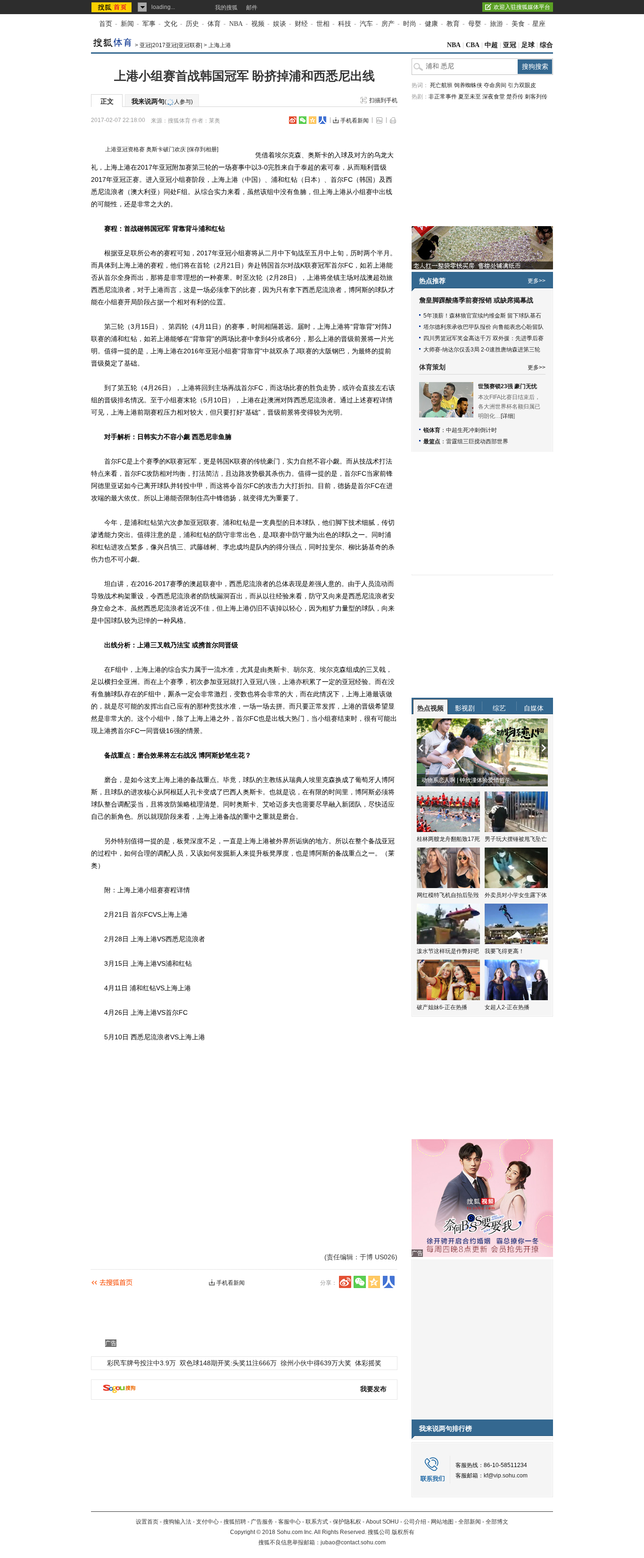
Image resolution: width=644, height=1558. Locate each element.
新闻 (127, 23)
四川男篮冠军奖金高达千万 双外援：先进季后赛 (483, 338)
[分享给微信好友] (360, 1282)
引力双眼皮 (522, 85)
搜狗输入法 (177, 1521)
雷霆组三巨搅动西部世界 (477, 441)
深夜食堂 (493, 96)
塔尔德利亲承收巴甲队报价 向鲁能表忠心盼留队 (483, 327)
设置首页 (147, 1521)
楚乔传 (514, 96)
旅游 (496, 23)
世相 (323, 23)
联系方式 (316, 1521)
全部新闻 (469, 1521)
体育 (214, 23)
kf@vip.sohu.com (506, 1475)
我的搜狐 (226, 7)
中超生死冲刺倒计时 (471, 430)
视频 (257, 23)
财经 (301, 23)
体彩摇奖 (368, 1363)
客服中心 (289, 1521)
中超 (491, 45)
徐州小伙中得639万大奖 (316, 1363)
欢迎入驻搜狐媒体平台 (522, 7)
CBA (472, 45)
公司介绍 (415, 1521)
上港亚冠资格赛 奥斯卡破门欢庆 (145, 149)
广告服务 (262, 1521)
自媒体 (534, 708)
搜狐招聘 (234, 1521)
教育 (453, 23)
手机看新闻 (354, 120)
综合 (546, 45)
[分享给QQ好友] (312, 120)
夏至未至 (469, 96)
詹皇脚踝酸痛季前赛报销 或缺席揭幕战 (476, 300)
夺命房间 (495, 85)
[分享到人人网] (322, 120)
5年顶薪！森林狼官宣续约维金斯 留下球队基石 (482, 315)
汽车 (366, 23)
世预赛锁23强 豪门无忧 (507, 386)
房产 (388, 23)
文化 (170, 23)
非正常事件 (443, 96)
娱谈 (279, 23)
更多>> (536, 280)
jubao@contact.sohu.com (353, 1542)
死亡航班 (441, 85)
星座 (538, 23)
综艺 (499, 708)
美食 (518, 23)
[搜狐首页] (112, 7)
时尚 (409, 23)
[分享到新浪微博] (293, 120)
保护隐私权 (347, 1521)
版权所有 (403, 1532)
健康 (431, 23)
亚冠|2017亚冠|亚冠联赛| (171, 45)
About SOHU (382, 1521)
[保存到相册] (202, 149)
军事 (149, 23)
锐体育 (431, 430)
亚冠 (509, 45)
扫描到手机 (383, 100)
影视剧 (465, 708)
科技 (344, 23)
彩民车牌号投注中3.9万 (141, 1363)
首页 (105, 23)
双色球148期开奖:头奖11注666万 (228, 1363)
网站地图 (442, 1521)
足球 (528, 45)
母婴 (474, 23)
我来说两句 (162, 101)
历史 (192, 23)
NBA (236, 23)
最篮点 (431, 441)
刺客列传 (536, 96)
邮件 (251, 7)
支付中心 (207, 1521)
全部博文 (497, 1521)
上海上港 (219, 45)
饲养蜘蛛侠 (468, 85)
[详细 (507, 416)
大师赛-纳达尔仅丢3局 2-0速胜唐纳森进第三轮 (481, 349)
